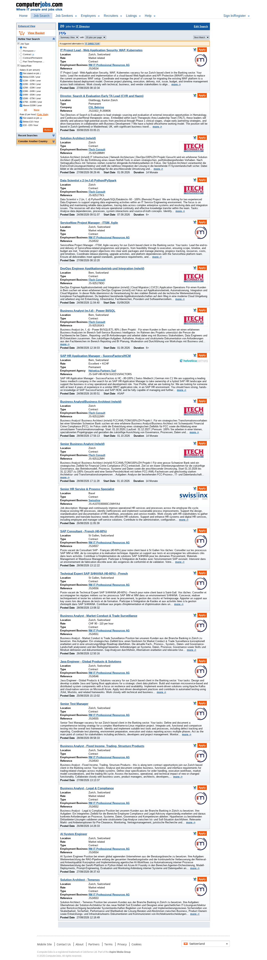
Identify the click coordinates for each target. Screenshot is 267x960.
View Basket (36, 33)
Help (148, 15)
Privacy (122, 944)
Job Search (41, 15)
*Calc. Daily (42, 114)
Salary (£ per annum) (30, 70)
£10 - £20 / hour (30, 125)
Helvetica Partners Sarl (102, 370)
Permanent (28, 51)
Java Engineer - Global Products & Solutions (90, 661)
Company (66, 107)
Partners (93, 944)
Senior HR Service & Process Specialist (87, 489)
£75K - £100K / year (32, 102)
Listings (131, 15)
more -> (176, 84)
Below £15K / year (31, 77)
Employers (88, 15)
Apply (202, 49)
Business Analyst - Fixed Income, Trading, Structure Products (102, 746)
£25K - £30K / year (32, 87)
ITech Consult (97, 149)
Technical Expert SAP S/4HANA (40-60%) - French (94, 573)
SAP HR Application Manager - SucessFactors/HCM (95, 355)
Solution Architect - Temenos (80, 879)
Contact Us (64, 944)
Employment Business (74, 65)
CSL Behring (96, 107)
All (25, 110)
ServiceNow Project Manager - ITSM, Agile (89, 222)
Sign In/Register (234, 15)
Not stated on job (31, 73)
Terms (108, 944)
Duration (139, 172)
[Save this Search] (61, 34)
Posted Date (67, 87)
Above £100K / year (32, 105)
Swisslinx (94, 500)
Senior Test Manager (74, 703)
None (36, 110)
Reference (66, 68)
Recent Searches (28, 135)
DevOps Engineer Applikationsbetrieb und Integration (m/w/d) (102, 268)
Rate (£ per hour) (34, 114)
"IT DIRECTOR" (92, 43)
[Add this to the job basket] (194, 49)
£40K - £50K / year (32, 94)
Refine (47, 130)
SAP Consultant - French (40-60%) (83, 531)
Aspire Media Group (120, 952)
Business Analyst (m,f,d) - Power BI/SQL (87, 310)
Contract (27, 54)
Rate (62, 58)
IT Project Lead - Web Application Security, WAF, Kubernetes (101, 50)
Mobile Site (44, 944)
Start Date (109, 172)
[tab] (36, 39)
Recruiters (111, 15)
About (79, 944)
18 (33, 55)
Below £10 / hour (31, 121)
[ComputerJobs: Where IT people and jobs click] (39, 2)
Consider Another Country (32, 141)
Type (63, 61)
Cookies (137, 944)
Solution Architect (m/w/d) (78, 138)
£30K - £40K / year (32, 91)
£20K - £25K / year (32, 84)
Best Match (199, 37)
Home (23, 15)
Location (65, 54)
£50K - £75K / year (32, 98)
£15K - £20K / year (32, 80)
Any (25, 47)
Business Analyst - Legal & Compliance (87, 788)
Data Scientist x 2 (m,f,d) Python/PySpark (88, 180)
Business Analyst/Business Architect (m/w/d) (90, 401)
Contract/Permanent (32, 58)
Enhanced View (26, 26)
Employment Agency (72, 370)
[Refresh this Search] (64, 34)
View (67, 37)
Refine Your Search (29, 39)
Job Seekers (64, 15)
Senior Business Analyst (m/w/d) (82, 443)
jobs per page (94, 37)
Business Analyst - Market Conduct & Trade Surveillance (98, 615)
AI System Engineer (73, 834)
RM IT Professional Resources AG (109, 65)
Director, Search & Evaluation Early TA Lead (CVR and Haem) (101, 96)
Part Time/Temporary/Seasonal (34, 61)
